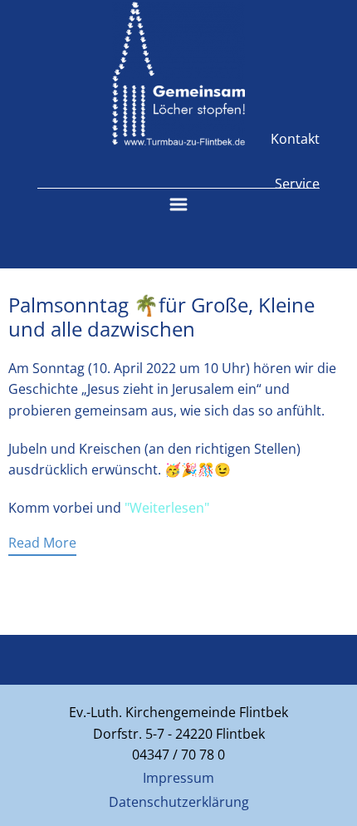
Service (297, 184)
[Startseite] (178, 73)
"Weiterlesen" (167, 508)
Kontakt (295, 139)
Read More (42, 542)
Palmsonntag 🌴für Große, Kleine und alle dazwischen (161, 316)
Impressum (178, 778)
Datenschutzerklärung (179, 802)
